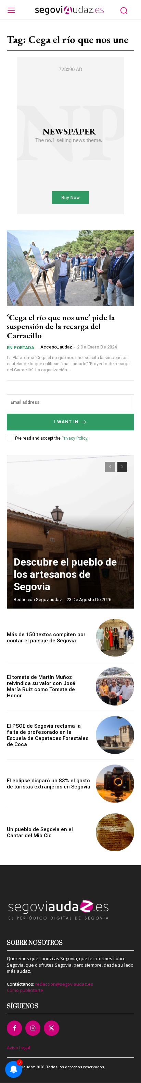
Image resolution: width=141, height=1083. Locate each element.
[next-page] (122, 467)
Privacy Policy (74, 438)
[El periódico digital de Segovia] (69, 10)
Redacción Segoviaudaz (38, 599)
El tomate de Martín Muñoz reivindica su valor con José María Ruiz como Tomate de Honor (41, 686)
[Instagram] (32, 1028)
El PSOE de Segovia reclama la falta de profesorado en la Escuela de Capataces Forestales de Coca (47, 735)
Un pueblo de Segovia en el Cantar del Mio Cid (40, 832)
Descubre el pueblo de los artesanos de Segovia (65, 574)
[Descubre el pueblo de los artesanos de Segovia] (70, 532)
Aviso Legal (18, 1047)
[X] (51, 1028)
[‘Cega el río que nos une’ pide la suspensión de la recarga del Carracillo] (70, 268)
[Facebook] (14, 1028)
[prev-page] (110, 467)
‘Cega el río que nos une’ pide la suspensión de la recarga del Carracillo (61, 326)
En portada (20, 347)
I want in (66, 421)
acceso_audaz (56, 347)
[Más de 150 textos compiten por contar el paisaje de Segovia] (115, 638)
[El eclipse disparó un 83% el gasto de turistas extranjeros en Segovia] (115, 784)
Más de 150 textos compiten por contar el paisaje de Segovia (46, 637)
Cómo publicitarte (25, 990)
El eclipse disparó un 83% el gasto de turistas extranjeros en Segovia (48, 784)
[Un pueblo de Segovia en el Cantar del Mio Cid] (115, 832)
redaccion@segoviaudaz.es (64, 984)
